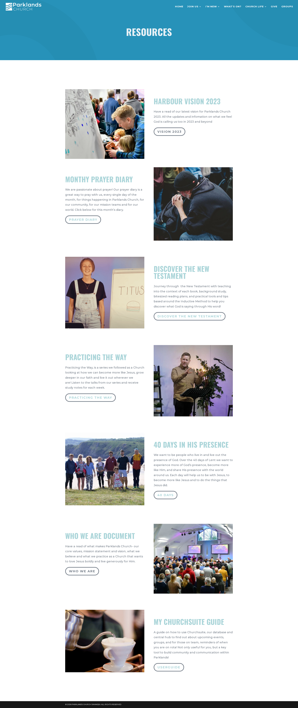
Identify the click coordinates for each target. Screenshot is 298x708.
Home (179, 6)
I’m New (211, 6)
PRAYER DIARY (83, 219)
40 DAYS (165, 495)
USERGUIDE (168, 667)
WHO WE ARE (82, 571)
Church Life (254, 6)
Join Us (192, 6)
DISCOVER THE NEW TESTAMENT (189, 316)
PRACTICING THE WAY (90, 397)
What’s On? (232, 6)
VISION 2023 (169, 132)
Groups (287, 6)
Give (274, 6)
